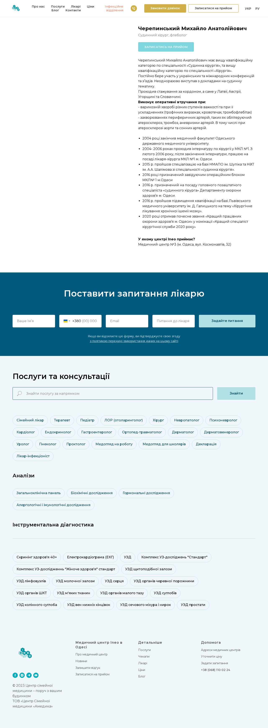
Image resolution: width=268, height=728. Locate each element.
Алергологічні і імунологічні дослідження (53, 505)
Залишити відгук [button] (87, 668)
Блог (55, 10)
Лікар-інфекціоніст (33, 456)
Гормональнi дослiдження (146, 493)
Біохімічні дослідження (92, 493)
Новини (81, 661)
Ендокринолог (58, 432)
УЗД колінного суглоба (37, 605)
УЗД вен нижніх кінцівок (88, 605)
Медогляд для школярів (164, 444)
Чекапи (143, 656)
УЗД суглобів (165, 593)
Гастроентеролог (96, 432)
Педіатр (87, 420)
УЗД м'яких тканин (73, 593)
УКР (248, 8)
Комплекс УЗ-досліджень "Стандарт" (174, 557)
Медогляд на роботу (114, 444)
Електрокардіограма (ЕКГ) (90, 557)
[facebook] (15, 675)
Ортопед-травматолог (142, 432)
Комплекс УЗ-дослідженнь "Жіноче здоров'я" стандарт (66, 569)
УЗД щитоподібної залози (148, 569)
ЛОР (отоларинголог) (123, 420)
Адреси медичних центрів (220, 650)
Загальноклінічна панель (39, 493)
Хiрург (158, 420)
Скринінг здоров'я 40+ (37, 557)
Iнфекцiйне (114, 6)
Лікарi (142, 663)
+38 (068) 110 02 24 (215, 670)
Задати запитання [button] (214, 663)
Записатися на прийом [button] (92, 674)
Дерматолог (183, 432)
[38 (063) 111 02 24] (134, 8)
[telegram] (29, 675)
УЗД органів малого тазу (122, 593)
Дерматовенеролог (221, 432)
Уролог (23, 444)
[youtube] (36, 675)
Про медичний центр (91, 654)
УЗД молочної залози (75, 581)
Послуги (58, 6)
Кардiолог (26, 432)
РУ (257, 8)
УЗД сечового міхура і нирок (145, 605)
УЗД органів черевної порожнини (164, 581)
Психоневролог (223, 420)
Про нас (38, 6)
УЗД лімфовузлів (31, 581)
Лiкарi (76, 6)
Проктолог (75, 444)
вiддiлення (114, 10)
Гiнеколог (47, 444)
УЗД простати (193, 605)
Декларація (206, 444)
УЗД (127, 557)
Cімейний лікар (30, 420)
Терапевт (62, 420)
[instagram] (22, 675)
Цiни (90, 6)
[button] (165, 8)
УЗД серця (114, 581)
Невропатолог (186, 420)
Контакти (73, 10)
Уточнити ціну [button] (211, 656)
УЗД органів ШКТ (32, 593)
